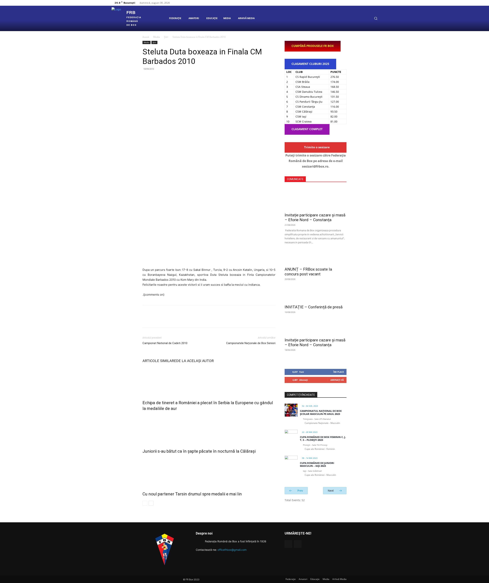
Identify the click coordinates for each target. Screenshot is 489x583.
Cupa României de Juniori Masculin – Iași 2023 (317, 464)
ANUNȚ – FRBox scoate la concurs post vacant (308, 271)
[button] (375, 18)
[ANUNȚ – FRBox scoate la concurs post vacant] (316, 257)
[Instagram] (366, 3)
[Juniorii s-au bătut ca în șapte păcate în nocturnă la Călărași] (208, 429)
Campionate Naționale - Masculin (322, 423)
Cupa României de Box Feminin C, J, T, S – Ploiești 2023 (323, 438)
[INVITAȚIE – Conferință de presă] (316, 295)
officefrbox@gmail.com (232, 549)
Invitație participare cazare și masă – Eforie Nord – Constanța (315, 217)
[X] (370, 3)
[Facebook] (361, 3)
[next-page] (151, 503)
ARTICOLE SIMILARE (159, 361)
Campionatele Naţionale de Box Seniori (250, 343)
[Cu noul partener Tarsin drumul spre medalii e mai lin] (208, 471)
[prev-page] (144, 503)
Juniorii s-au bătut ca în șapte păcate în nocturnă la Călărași (199, 451)
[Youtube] (375, 3)
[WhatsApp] (172, 77)
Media (156, 37)
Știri (166, 37)
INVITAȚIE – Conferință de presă (313, 307)
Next (331, 490)
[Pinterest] (164, 77)
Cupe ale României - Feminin (320, 449)
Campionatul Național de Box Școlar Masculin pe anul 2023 (321, 412)
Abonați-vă (337, 379)
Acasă (145, 37)
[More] (182, 77)
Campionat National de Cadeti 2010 (164, 343)
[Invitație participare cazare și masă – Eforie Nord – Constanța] (316, 198)
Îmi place (338, 371)
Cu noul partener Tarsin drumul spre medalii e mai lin (192, 494)
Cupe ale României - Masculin (320, 475)
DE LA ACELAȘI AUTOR (195, 361)
